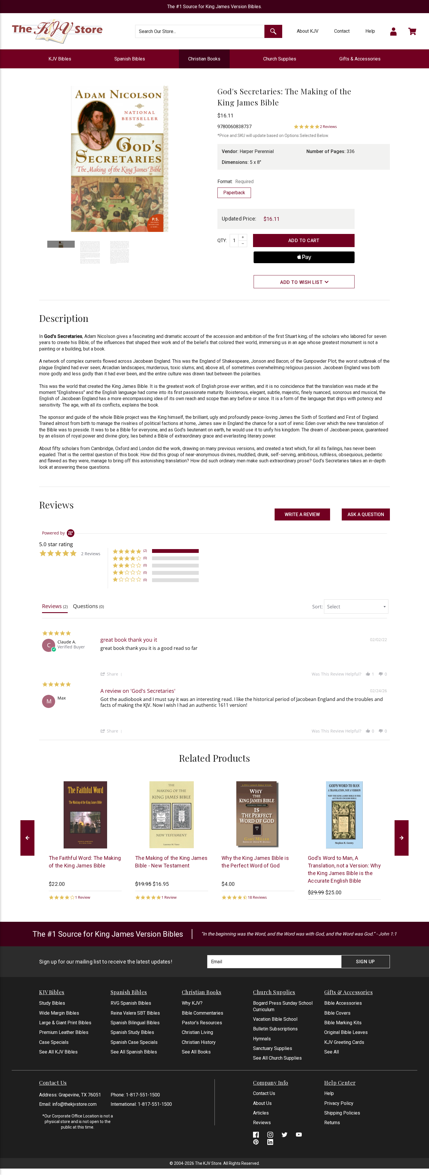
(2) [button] (145, 550)
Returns (332, 1122)
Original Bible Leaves (346, 1032)
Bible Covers (337, 1013)
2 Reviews (328, 126)
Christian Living (197, 1032)
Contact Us (264, 1093)
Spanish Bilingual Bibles (135, 1022)
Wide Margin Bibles (59, 1013)
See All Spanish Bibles (134, 1052)
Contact (342, 31)
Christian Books (204, 59)
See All (331, 1052)
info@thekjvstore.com (74, 1104)
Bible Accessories (343, 1003)
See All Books (196, 1052)
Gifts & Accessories (360, 59)
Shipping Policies (342, 1113)
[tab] (55, 607)
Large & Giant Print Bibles (65, 1022)
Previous (27, 837)
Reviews (262, 1122)
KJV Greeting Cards (344, 1042)
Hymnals (262, 1039)
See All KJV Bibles (58, 1052)
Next (402, 837)
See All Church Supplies (277, 1058)
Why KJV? (192, 1003)
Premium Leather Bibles (63, 1032)
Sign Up (365, 961)
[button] (366, 514)
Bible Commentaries (202, 1013)
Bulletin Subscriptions (275, 1029)
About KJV (307, 31)
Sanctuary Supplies (272, 1048)
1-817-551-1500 (143, 1095)
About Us (262, 1103)
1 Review (82, 897)
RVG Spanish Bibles (131, 1003)
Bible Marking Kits (343, 1022)
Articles (261, 1113)
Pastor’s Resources (202, 1022)
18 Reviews (257, 897)
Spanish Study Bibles (132, 1032)
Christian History (199, 1042)
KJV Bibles (59, 59)
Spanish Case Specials (134, 1042)
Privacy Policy (338, 1103)
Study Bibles (52, 1003)
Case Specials (54, 1042)
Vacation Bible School (275, 1019)
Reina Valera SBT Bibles (135, 1013)
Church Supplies (279, 59)
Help (370, 31)
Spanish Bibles (129, 59)
